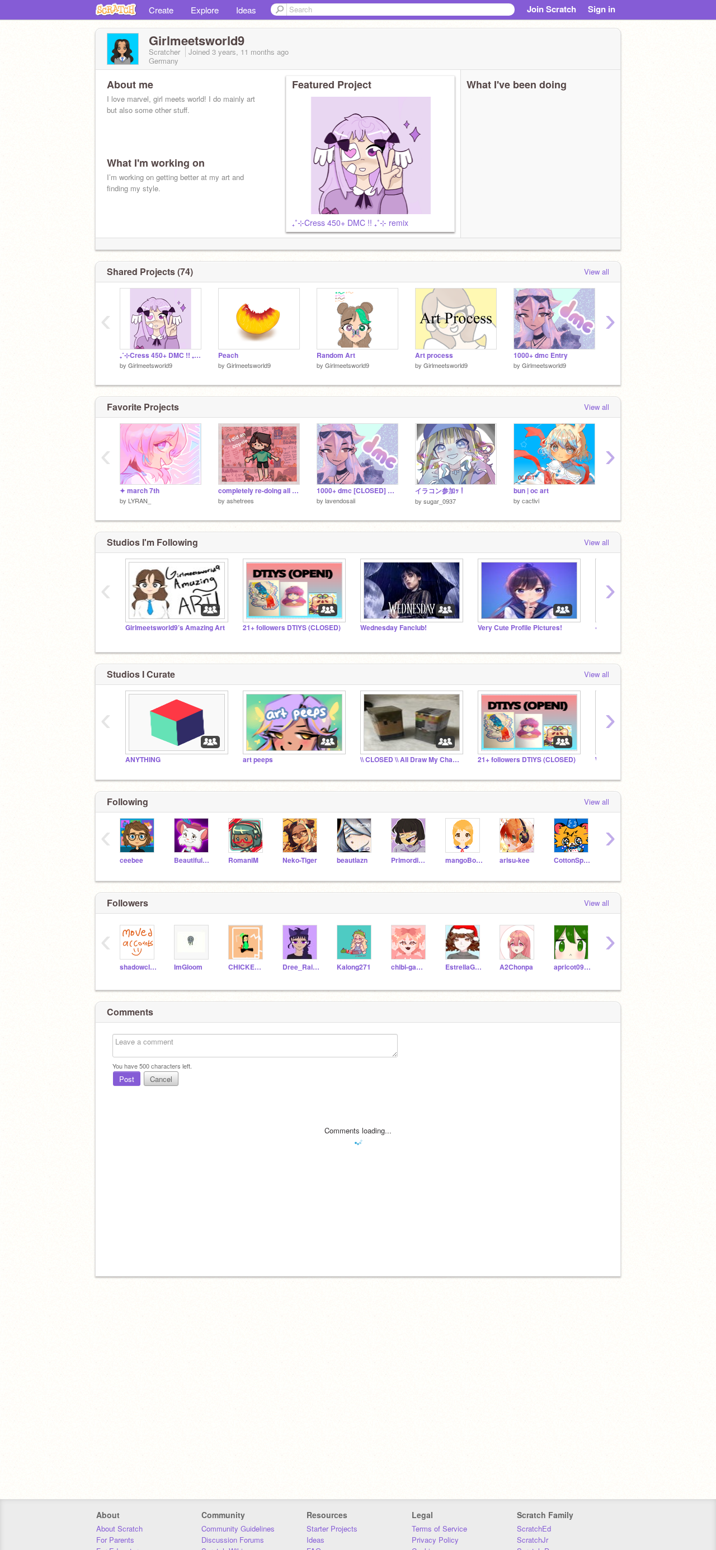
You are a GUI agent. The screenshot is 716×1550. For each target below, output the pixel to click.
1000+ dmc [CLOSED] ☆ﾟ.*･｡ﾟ (357, 490)
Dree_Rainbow (301, 967)
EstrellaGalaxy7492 (464, 967)
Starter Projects (332, 1528)
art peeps (258, 759)
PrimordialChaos (409, 860)
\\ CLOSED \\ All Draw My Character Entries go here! (410, 759)
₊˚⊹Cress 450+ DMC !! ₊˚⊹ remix (350, 222)
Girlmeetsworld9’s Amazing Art (175, 627)
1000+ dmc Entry (541, 355)
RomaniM (243, 860)
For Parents (115, 1539)
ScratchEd (534, 1528)
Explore (205, 10)
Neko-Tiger (299, 860)
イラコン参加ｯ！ (440, 490)
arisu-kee (515, 860)
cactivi (530, 500)
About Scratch (119, 1528)
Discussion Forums (232, 1539)
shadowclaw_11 (138, 967)
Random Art (336, 355)
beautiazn (352, 860)
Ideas (246, 10)
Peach (228, 355)
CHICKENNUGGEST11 (247, 967)
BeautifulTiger (192, 860)
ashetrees (240, 500)
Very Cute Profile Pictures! (520, 627)
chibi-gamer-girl (409, 967)
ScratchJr (532, 1539)
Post (126, 1079)
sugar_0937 (439, 501)
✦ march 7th (139, 490)
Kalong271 (354, 967)
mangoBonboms (464, 860)
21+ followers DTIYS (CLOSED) (292, 627)
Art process (434, 355)
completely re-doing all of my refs (259, 490)
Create (161, 10)
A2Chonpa (516, 967)
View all (596, 271)
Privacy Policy (435, 1539)
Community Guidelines (238, 1528)
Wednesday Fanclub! (393, 627)
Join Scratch (551, 9)
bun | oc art (531, 490)
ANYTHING (143, 759)
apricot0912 (572, 967)
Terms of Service (439, 1528)
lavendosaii (340, 500)
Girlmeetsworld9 (150, 365)
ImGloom (188, 967)
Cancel (161, 1079)
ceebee (131, 860)
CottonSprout (572, 860)
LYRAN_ (139, 500)
